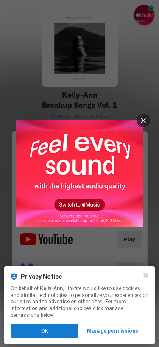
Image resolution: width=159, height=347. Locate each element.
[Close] (146, 275)
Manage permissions (112, 331)
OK (44, 331)
